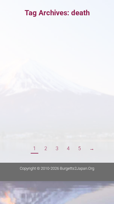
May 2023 (27, 44)
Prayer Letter (25, 54)
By (53, 54)
